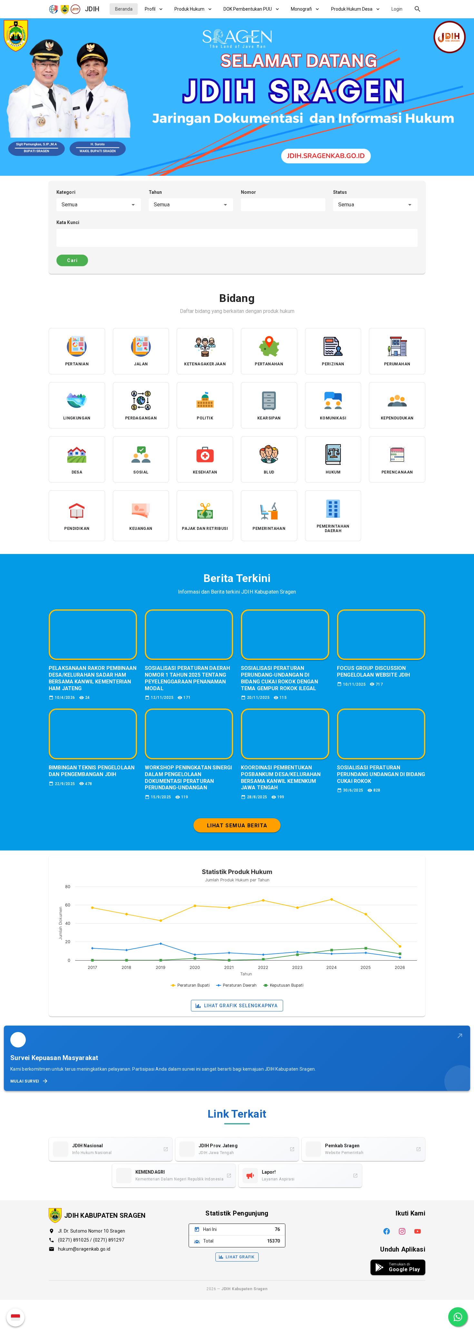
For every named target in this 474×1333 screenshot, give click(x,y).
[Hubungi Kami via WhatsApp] (458, 1317)
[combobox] (98, 204)
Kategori (65, 192)
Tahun (155, 192)
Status (340, 192)
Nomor (248, 192)
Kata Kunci (67, 222)
